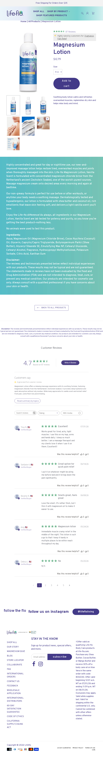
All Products (34, 21)
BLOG (10, 656)
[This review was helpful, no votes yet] (81, 454)
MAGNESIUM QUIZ (16, 651)
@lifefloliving (86, 611)
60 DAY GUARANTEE (64, 748)
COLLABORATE (14, 664)
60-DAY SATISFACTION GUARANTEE (14, 709)
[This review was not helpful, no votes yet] (86, 454)
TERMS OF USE (90, 748)
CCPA (93, 750)
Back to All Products (53, 308)
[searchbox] (23, 413)
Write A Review (70, 362)
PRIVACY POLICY (78, 748)
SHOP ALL (12, 642)
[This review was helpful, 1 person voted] (82, 551)
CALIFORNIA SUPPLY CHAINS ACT (15, 724)
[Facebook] (34, 665)
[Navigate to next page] (69, 585)
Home (23, 21)
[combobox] (49, 413)
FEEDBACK (12, 685)
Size (55, 66)
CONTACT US (13, 681)
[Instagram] (40, 665)
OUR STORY (13, 647)
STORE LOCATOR (15, 660)
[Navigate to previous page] (33, 585)
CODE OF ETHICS (15, 716)
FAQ (9, 669)
